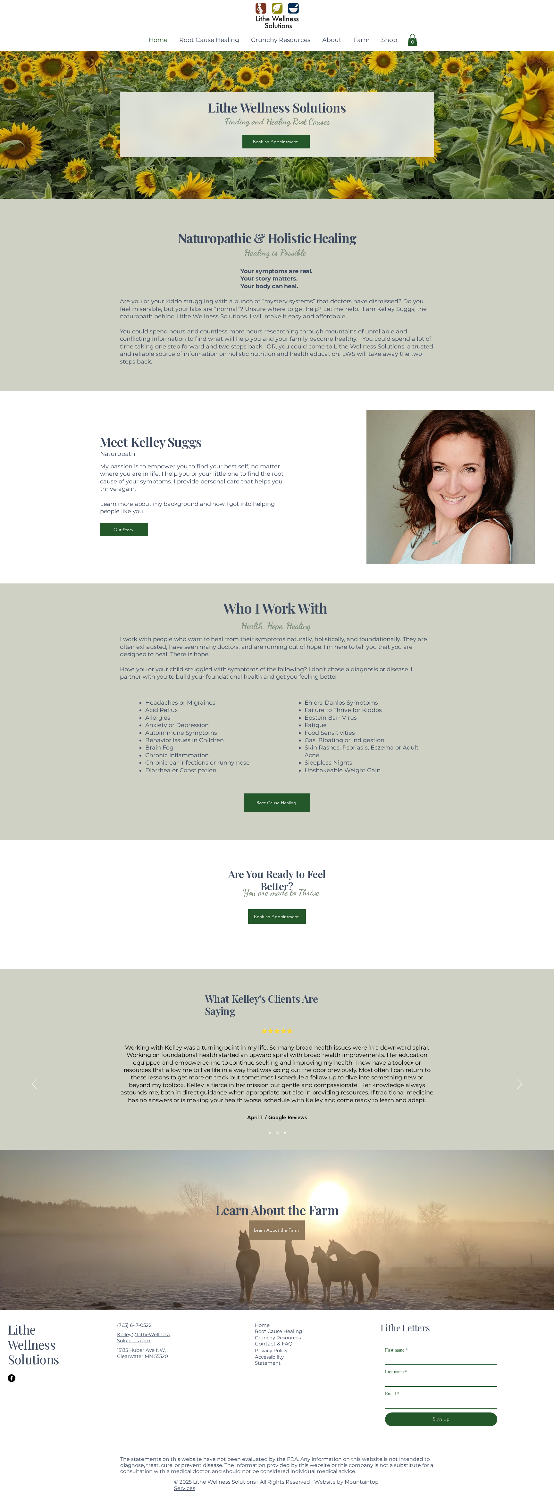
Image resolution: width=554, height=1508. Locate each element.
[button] (330, 40)
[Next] (519, 1084)
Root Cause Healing (278, 1331)
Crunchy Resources (278, 1338)
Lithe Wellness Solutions (33, 1344)
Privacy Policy (271, 1350)
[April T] (277, 1133)
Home (262, 1325)
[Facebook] (11, 1378)
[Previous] (34, 1084)
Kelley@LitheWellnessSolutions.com (143, 1337)
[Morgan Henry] (284, 1132)
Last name (396, 1371)
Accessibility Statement (269, 1360)
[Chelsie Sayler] (270, 1133)
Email (392, 1393)
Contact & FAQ (273, 1344)
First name (396, 1350)
